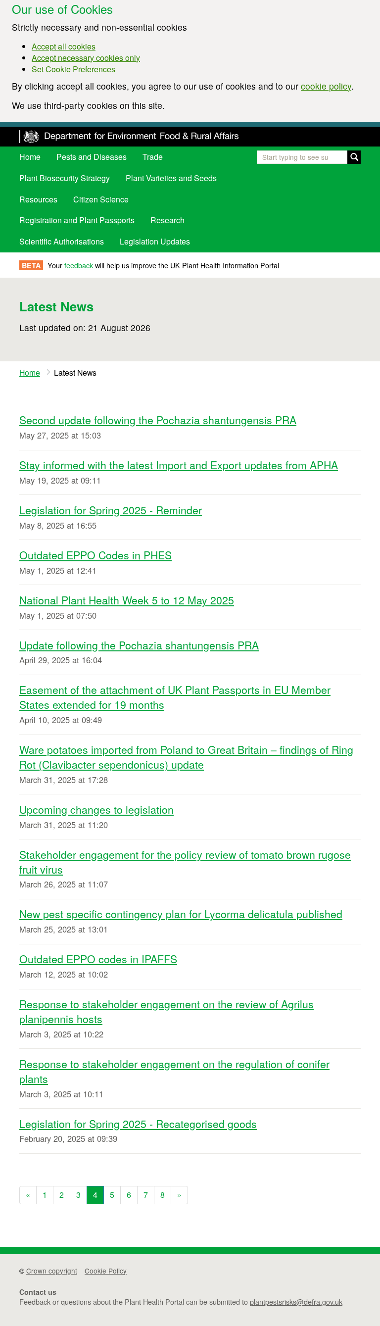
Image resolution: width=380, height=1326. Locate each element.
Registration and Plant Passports (77, 220)
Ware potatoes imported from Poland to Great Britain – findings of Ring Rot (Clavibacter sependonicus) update (186, 757)
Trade (152, 156)
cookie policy (326, 86)
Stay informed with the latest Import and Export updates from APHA (178, 464)
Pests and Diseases (91, 156)
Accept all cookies (63, 46)
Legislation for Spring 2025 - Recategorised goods (138, 1123)
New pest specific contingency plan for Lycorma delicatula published (180, 913)
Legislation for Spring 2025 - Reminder (110, 509)
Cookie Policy (106, 1271)
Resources (38, 199)
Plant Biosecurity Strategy (64, 178)
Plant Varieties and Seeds (171, 178)
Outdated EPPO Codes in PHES (95, 554)
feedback (78, 265)
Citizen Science (101, 199)
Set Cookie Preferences (73, 69)
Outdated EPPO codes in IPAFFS (98, 958)
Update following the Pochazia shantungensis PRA (139, 645)
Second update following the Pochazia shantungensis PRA (157, 419)
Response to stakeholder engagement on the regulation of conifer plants (174, 1071)
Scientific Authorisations (61, 241)
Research (167, 220)
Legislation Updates (155, 241)
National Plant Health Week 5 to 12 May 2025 (126, 599)
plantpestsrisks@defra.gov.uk (296, 1301)
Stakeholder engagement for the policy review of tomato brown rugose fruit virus (185, 862)
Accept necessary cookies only (86, 57)
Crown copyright (51, 1271)
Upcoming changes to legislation (96, 809)
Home (30, 156)
